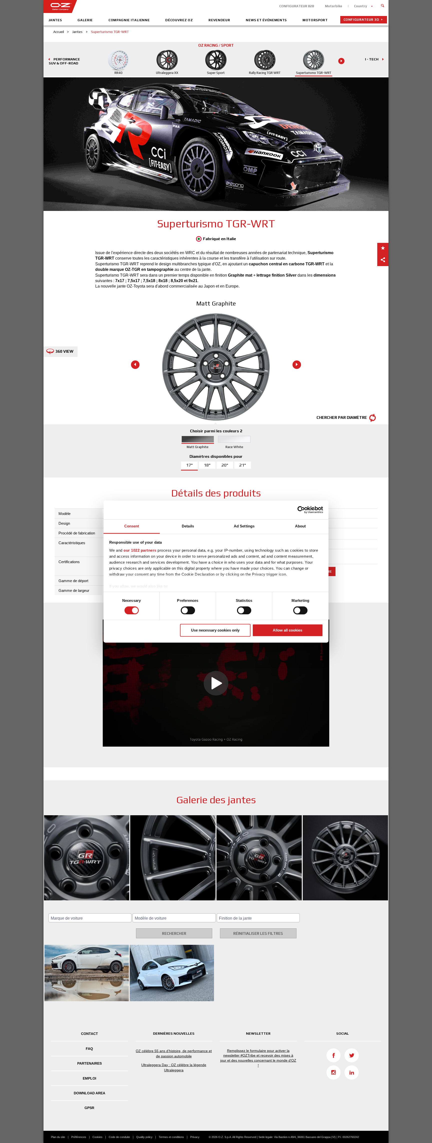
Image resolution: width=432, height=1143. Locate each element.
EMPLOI (89, 1078)
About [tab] (300, 526)
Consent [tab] (131, 526)
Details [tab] (188, 526)
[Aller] (382, 4)
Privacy (195, 1137)
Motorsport (315, 20)
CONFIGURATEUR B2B (296, 6)
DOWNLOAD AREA (89, 1093)
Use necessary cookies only (215, 630)
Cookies (97, 1137)
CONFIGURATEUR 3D (361, 19)
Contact (89, 1034)
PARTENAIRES (89, 1063)
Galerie (85, 20)
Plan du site (58, 1137)
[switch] (188, 610)
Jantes (55, 20)
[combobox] (90, 917)
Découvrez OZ (179, 20)
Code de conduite (119, 1137)
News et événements (266, 20)
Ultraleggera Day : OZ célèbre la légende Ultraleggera (173, 1067)
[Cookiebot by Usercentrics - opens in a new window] (301, 509)
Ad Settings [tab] (244, 526)
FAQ (89, 1049)
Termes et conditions (171, 1137)
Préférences (78, 1137)
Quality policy (144, 1137)
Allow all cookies (287, 630)
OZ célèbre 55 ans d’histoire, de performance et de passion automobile (174, 1053)
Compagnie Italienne (129, 20)
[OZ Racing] (130, 6)
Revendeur (219, 20)
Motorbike (333, 6)
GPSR (89, 1108)
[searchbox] (91, 918)
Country (360, 6)
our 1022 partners (140, 550)
